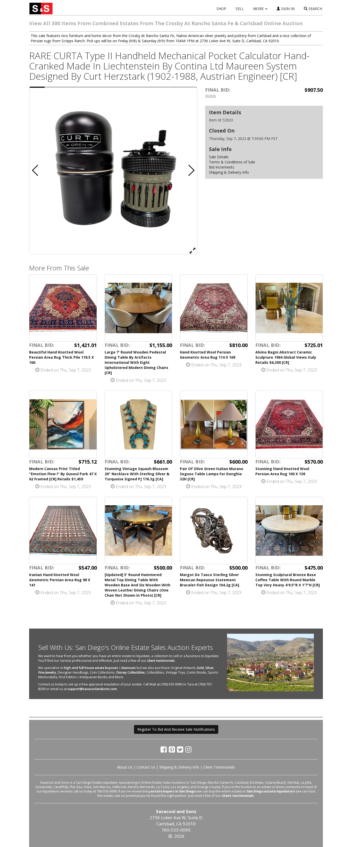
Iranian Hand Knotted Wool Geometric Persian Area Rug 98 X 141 (59, 579)
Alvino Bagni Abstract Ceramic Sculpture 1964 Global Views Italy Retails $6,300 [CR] (285, 357)
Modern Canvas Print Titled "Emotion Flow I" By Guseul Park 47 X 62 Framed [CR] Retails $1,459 (63, 473)
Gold (200, 668)
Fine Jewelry (47, 672)
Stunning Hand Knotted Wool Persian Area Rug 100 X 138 (282, 471)
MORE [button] (259, 8)
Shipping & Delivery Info (229, 172)
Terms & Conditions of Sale (232, 162)
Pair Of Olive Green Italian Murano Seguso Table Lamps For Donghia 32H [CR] (211, 473)
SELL (240, 8)
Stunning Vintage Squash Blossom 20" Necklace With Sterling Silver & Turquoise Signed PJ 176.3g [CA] (137, 473)
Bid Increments (221, 167)
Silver (209, 668)
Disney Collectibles (130, 672)
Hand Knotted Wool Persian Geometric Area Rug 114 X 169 (207, 355)
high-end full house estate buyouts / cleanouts (100, 668)
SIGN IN (287, 8)
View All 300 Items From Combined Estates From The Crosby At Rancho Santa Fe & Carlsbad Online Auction (166, 23)
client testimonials (161, 660)
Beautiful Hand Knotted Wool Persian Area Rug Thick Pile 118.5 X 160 (61, 357)
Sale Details (219, 156)
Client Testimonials (219, 767)
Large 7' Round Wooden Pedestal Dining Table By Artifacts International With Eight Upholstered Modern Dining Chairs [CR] (136, 362)
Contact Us (146, 767)
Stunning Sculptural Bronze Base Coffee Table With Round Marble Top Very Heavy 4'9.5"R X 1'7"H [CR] (287, 579)
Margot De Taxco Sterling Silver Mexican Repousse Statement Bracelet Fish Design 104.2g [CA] (209, 579)
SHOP (221, 8)
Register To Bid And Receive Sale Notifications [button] (176, 729)
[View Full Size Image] (192, 250)
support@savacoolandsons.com (92, 689)
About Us (124, 767)
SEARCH (314, 8)
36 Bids (210, 96)
